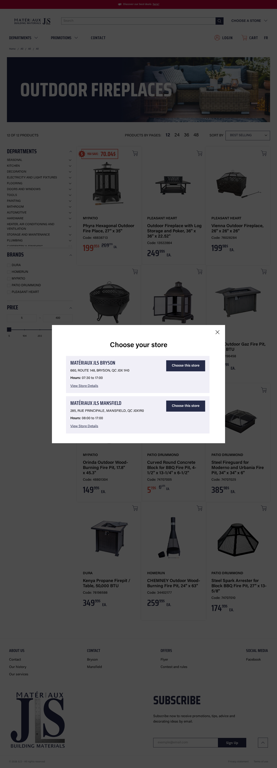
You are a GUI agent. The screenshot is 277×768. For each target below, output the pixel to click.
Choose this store (186, 365)
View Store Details (84, 386)
